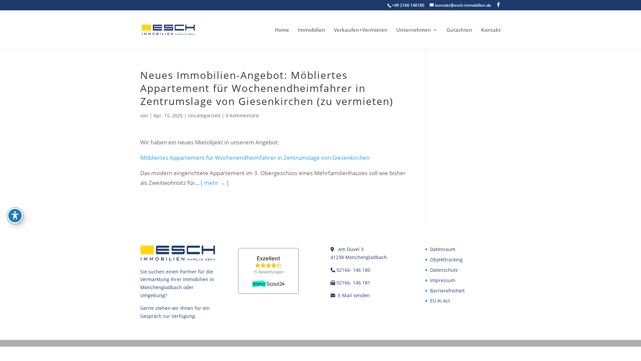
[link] (168, 29)
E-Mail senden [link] (354, 295)
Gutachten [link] (459, 30)
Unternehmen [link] (413, 30)
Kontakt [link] (491, 30)
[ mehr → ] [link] (215, 183)
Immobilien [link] (311, 30)
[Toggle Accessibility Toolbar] (15, 216)
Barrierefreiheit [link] (447, 290)
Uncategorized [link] (204, 115)
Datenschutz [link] (444, 270)
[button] (498, 4)
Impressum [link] (442, 280)
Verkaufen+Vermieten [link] (361, 30)
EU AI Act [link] (440, 300)
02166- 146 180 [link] (353, 270)
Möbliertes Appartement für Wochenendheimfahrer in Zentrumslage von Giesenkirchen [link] (255, 157)
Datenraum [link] (442, 249)
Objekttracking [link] (446, 259)
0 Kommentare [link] (242, 115)
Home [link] (282, 30)
